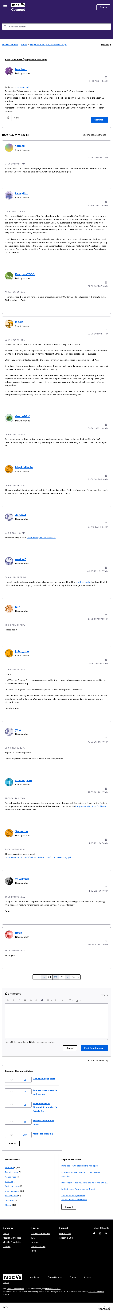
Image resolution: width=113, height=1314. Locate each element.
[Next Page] (78, 977)
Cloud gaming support (44, 1078)
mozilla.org (34, 1277)
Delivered (9, 1200)
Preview (104, 995)
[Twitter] (94, 1233)
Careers (6, 1246)
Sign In (103, 7)
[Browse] (5, 6)
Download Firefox (40, 1233)
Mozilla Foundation (12, 1242)
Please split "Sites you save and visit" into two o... (84, 1183)
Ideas (24, 44)
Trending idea (11, 1172)
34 (73, 977)
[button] (8, 118)
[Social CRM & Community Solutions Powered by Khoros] (104, 1308)
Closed (8, 1205)
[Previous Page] (35, 977)
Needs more (10, 1177)
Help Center (65, 1233)
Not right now (11, 1195)
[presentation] (7, 1000)
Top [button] (7, 1307)
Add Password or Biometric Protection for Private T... (45, 1107)
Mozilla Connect (18, 7)
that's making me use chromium (41, 537)
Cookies (87, 1277)
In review (9, 1181)
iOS (33, 1237)
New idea (9, 1167)
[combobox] (56, 26)
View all (12, 1143)
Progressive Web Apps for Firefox (91, 806)
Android (35, 1242)
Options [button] (105, 44)
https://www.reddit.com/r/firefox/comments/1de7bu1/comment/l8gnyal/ (38, 857)
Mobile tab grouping (43, 1134)
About (6, 1233)
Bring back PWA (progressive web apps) (26, 59)
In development (22, 87)
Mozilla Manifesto (12, 1237)
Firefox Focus (38, 1246)
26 (61, 977)
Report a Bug (66, 1237)
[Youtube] (105, 1233)
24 (49, 977)
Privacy (73, 1277)
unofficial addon (83, 582)
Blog (33, 1250)
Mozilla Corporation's (15, 1289)
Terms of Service (55, 1277)
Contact (6, 1283)
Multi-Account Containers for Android (78, 1189)
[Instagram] (100, 1233)
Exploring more (12, 1186)
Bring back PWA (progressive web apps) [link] (48, 44)
